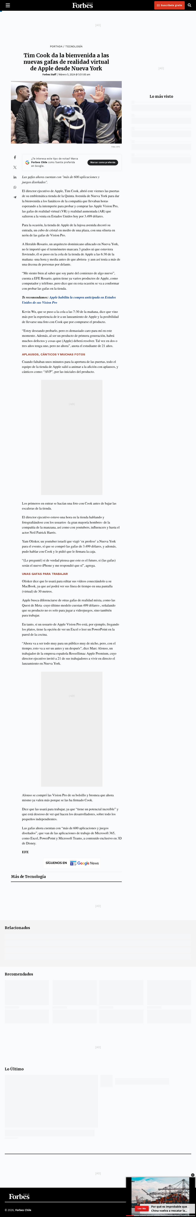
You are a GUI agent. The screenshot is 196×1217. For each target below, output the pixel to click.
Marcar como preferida (102, 162)
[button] (192, 1175)
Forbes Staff (49, 74)
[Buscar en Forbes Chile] (189, 5)
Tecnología (73, 46)
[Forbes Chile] (82, 5)
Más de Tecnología (28, 876)
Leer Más (142, 1208)
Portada (56, 46)
